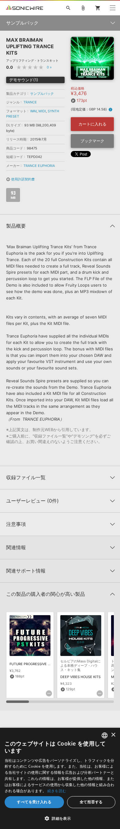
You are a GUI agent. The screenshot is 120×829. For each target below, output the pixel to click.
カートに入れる (92, 123)
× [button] (113, 735)
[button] (60, 818)
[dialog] (60, 778)
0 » (49, 67)
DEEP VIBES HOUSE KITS (80, 677)
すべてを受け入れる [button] (34, 801)
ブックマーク (92, 140)
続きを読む (56, 790)
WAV (33, 111)
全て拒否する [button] (91, 801)
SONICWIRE (24, 8)
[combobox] (105, 735)
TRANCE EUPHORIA (39, 166)
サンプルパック (42, 93)
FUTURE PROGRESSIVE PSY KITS (36, 664)
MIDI (42, 111)
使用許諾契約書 (20, 179)
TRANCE (30, 102)
